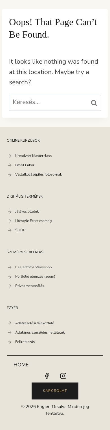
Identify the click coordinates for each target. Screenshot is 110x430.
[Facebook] (46, 376)
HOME (21, 365)
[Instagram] (63, 376)
